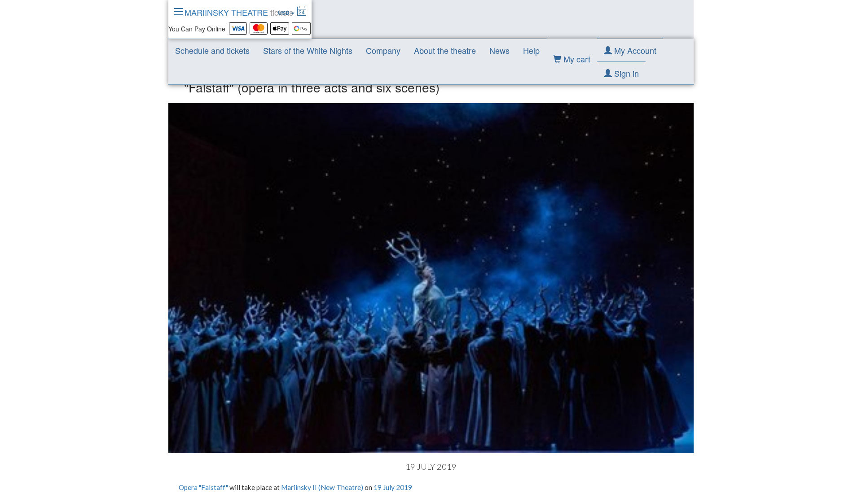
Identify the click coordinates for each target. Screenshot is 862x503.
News (499, 50)
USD (284, 13)
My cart (575, 59)
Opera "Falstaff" (203, 487)
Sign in (625, 73)
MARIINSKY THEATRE (239, 12)
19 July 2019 (393, 487)
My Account (634, 50)
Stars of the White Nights (307, 50)
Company (383, 50)
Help (531, 50)
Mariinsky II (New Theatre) (322, 487)
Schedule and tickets (212, 50)
